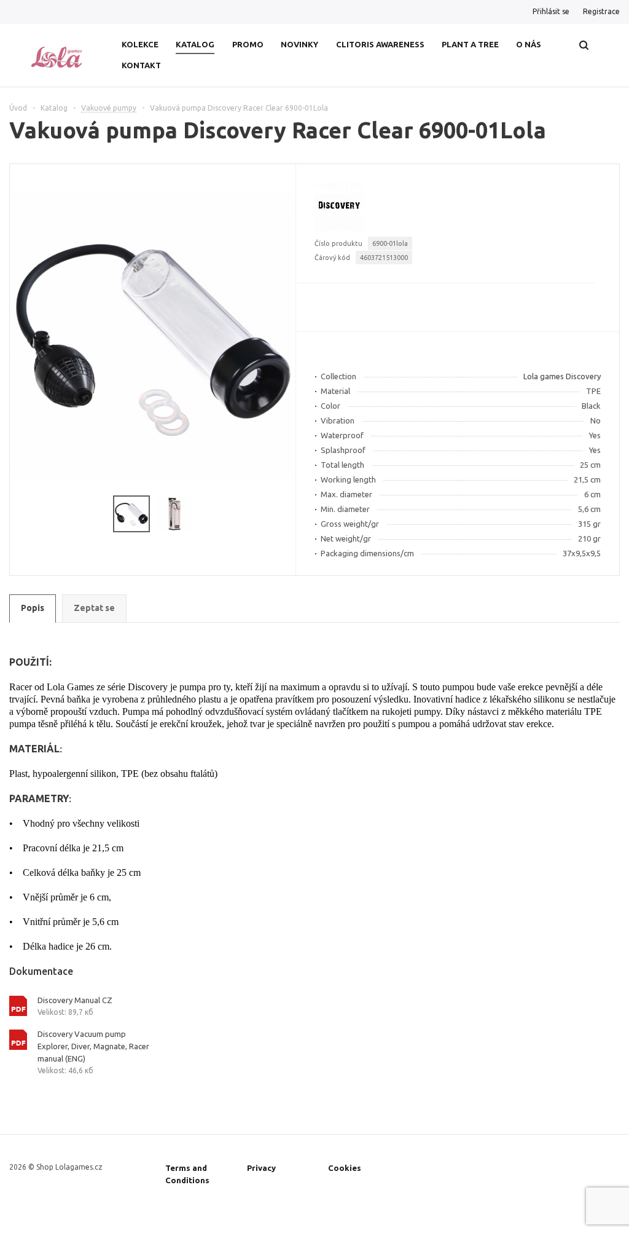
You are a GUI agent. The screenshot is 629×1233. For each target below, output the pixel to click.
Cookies (344, 1168)
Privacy (261, 1168)
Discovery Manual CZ (74, 1000)
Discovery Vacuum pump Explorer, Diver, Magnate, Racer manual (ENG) (93, 1046)
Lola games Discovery (562, 376)
